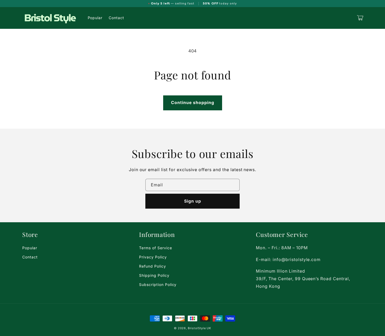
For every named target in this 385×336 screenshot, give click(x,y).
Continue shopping (192, 102)
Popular (29, 248)
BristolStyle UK (199, 328)
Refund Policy (152, 266)
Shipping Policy (154, 275)
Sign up (192, 201)
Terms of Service (155, 248)
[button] (360, 18)
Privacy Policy (153, 257)
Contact (30, 257)
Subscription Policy (158, 284)
